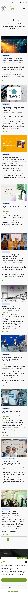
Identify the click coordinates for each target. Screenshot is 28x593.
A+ (15, 2)
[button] (26, 561)
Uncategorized (6, 55)
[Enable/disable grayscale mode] (23, 2)
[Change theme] (12, 2)
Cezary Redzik (5, 63)
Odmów (14, 584)
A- (18, 2)
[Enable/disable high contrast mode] (21, 2)
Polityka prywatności (13, 591)
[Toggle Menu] (24, 8)
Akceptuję (14, 580)
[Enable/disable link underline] (26, 2)
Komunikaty (11, 458)
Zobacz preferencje (14, 588)
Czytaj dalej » (5, 81)
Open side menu (6, 33)
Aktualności (5, 458)
